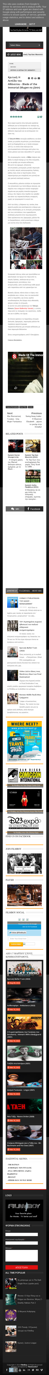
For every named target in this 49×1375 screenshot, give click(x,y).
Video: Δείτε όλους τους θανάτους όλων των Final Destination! (30, 674)
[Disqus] (24, 550)
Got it (32, 24)
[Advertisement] (27, 37)
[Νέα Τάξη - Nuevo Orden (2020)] (24, 1101)
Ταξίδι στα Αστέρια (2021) (18, 1063)
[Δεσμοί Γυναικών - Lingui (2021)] (24, 1075)
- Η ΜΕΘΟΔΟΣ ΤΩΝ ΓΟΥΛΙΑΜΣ (19, 1168)
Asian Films (23, 407)
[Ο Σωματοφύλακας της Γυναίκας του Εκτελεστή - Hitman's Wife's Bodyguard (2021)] (24, 1017)
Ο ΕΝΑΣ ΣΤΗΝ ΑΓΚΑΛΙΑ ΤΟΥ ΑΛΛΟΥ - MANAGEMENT (29, 601)
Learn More (21, 24)
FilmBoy (24, 1365)
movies (13, 67)
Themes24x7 (33, 1367)
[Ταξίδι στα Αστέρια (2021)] (24, 1048)
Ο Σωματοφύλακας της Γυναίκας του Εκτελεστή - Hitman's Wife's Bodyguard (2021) (24, 1034)
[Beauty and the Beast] (24, 905)
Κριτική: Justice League (27, 1343)
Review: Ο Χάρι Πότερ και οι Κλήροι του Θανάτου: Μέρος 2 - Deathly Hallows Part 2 (30, 1299)
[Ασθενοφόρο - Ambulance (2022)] (24, 990)
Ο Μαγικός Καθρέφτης (26, 1311)
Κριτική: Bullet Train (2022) (18, 979)
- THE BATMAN (13, 1164)
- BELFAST (11, 1177)
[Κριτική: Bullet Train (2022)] (24, 964)
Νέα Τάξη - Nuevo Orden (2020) (20, 1116)
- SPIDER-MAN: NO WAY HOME (19, 1180)
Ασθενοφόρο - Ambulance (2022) (21, 1005)
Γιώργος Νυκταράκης (12, 407)
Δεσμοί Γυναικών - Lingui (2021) (21, 1090)
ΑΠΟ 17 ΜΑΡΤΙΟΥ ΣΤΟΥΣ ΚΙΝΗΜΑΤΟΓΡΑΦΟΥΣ (19, 955)
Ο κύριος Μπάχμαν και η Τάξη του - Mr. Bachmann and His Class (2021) (24, 1144)
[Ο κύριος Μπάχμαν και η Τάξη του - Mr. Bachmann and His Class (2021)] (24, 1128)
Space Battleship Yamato (24, 308)
